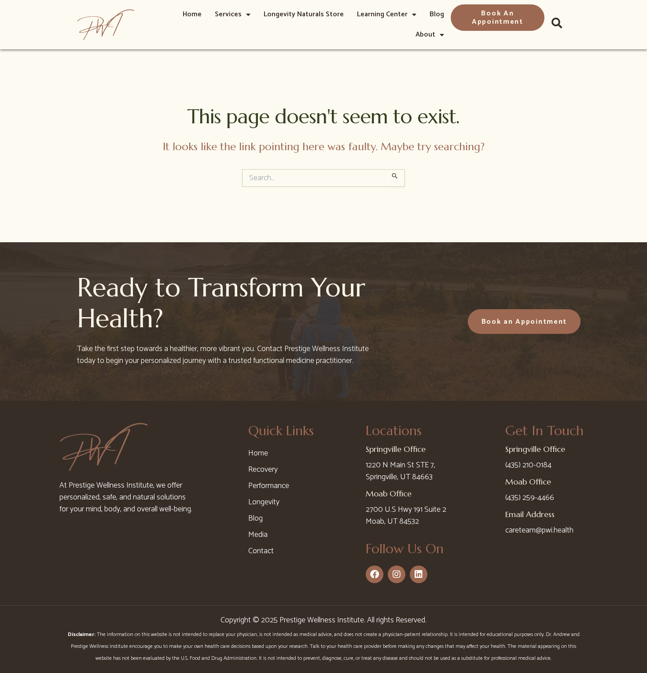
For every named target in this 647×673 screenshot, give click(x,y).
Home (192, 14)
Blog (437, 14)
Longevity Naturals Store (304, 14)
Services (228, 14)
